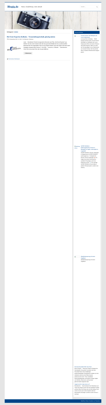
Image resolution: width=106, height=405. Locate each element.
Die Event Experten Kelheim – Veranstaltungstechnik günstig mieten (31, 37)
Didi (21, 39)
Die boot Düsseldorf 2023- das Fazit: (83, 366)
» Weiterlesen (28, 53)
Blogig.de (12, 7)
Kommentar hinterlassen (14, 58)
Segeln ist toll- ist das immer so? (82, 384)
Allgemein (26, 39)
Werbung (31, 39)
